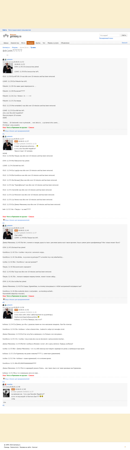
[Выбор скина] (124, 447)
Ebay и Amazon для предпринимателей (17, 131)
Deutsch (124, 43)
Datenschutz (14, 447)
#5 (3, 405)
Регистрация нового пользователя (19, 30)
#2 (3, 223)
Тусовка (33, 47)
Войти (5, 30)
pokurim (9, 59)
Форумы (13, 35)
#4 (3, 382)
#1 (3, 134)
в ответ (17, 144)
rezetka (9, 384)
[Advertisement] (61, 14)
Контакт (35, 447)
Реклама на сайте (25, 447)
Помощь (6, 447)
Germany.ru (6, 47)
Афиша (6, 43)
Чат (44, 43)
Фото (23, 43)
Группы (38, 43)
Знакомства (15, 43)
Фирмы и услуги (53, 43)
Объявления (65, 43)
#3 (3, 302)
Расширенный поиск (106, 38)
